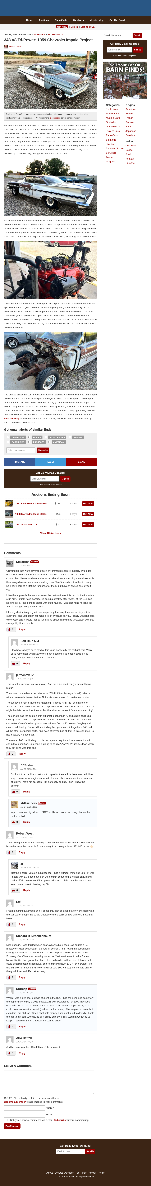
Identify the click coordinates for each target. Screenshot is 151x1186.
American (58, 442)
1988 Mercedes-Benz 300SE (31, 514)
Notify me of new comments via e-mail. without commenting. (49, 1120)
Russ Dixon (15, 46)
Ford (128, 154)
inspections (55, 118)
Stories (110, 144)
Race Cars (112, 135)
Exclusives (112, 109)
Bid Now (88, 503)
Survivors (111, 152)
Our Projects (113, 126)
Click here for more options (50, 484)
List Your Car (88, 27)
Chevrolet (18, 437)
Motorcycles (112, 113)
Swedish (130, 135)
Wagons (110, 161)
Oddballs (111, 122)
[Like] (9, 629)
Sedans (78, 437)
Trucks (109, 157)
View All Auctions (50, 533)
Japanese (130, 131)
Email (49, 1114)
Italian (128, 126)
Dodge (129, 150)
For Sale (39, 34)
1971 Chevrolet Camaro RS (31, 503)
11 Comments (55, 34)
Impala (37, 437)
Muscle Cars (57, 437)
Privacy (92, 1172)
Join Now (61, 27)
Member (34, 562)
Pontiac (129, 158)
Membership (97, 20)
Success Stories (115, 148)
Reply (22, 629)
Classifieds (61, 20)
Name (49, 1107)
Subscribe (60, 1120)
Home (29, 20)
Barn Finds (75, 8)
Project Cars (113, 131)
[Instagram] (82, 1163)
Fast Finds (81, 1172)
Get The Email (117, 20)
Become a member (15, 1101)
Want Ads (78, 20)
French (129, 117)
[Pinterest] (75, 1163)
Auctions (44, 20)
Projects (38, 442)
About (49, 1172)
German (129, 122)
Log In (74, 27)
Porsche (130, 163)
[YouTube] (88, 1163)
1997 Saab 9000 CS (26, 524)
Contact (59, 1172)
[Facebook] (63, 1163)
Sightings (111, 139)
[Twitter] (69, 1163)
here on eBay (11, 418)
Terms (101, 1172)
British (129, 113)
